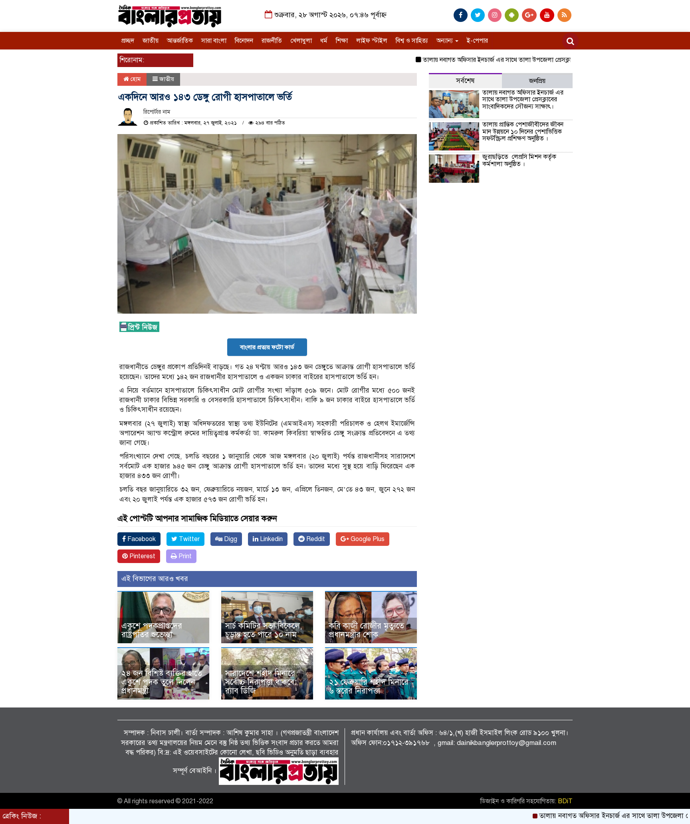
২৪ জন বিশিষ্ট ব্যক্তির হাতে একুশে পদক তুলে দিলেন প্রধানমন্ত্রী (161, 682)
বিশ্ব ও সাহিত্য (412, 41)
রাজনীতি (272, 41)
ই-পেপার (477, 41)
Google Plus (367, 539)
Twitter (188, 539)
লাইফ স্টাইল (371, 41)
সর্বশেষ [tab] (465, 81)
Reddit (315, 539)
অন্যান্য (445, 41)
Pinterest (141, 556)
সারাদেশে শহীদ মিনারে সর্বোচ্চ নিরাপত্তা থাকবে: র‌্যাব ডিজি (260, 682)
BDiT (565, 801)
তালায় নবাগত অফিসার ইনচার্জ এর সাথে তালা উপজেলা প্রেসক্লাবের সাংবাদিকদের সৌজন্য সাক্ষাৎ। (515, 60)
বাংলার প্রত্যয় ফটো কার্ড (267, 347)
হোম (135, 79)
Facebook (141, 539)
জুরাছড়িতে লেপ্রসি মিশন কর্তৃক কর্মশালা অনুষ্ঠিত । (519, 160)
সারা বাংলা (213, 41)
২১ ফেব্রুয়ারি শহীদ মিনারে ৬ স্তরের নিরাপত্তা (368, 686)
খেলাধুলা (301, 41)
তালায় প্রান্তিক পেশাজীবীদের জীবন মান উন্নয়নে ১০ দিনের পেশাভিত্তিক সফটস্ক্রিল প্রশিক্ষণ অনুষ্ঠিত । (522, 131)
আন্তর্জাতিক (180, 41)
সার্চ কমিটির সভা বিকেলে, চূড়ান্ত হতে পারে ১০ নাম (263, 630)
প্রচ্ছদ (127, 41)
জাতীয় (151, 41)
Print (184, 556)
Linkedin (270, 539)
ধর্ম (323, 41)
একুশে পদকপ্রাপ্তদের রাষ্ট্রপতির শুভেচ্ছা (151, 630)
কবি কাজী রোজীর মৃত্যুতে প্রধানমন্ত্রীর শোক (366, 630)
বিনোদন (244, 41)
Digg (229, 539)
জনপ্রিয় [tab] (537, 81)
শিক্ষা (342, 41)
